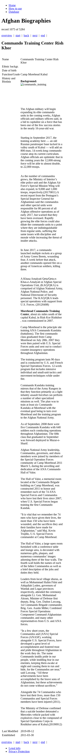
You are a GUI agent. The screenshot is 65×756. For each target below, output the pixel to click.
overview (6, 35)
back (26, 35)
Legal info (14, 748)
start (18, 35)
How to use (15, 8)
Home (12, 5)
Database (14, 11)
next (34, 35)
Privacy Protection (19, 751)
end (43, 35)
